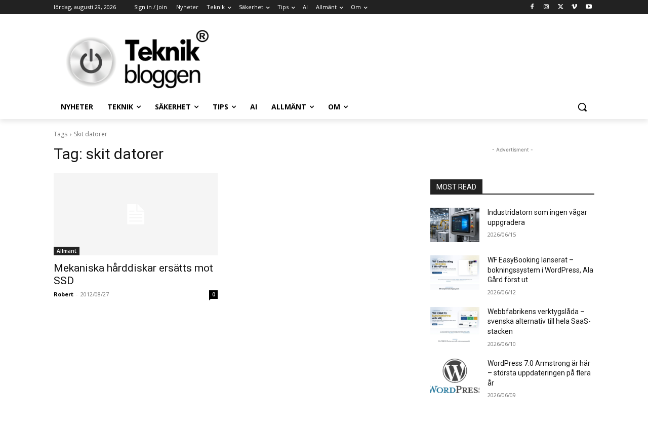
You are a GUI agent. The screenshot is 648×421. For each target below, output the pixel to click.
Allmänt (66, 250)
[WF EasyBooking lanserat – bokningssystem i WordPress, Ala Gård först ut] (454, 272)
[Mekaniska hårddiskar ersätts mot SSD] (136, 214)
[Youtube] (588, 7)
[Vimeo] (574, 7)
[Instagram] (546, 7)
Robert (63, 294)
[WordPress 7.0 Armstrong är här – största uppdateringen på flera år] (454, 376)
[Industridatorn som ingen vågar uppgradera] (454, 225)
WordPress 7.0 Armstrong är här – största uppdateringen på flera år (539, 373)
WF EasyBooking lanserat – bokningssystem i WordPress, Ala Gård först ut (540, 270)
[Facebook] (532, 7)
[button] (582, 107)
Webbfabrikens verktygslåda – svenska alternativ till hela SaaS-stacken (539, 321)
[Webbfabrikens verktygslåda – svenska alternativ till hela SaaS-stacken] (454, 324)
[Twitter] (560, 7)
